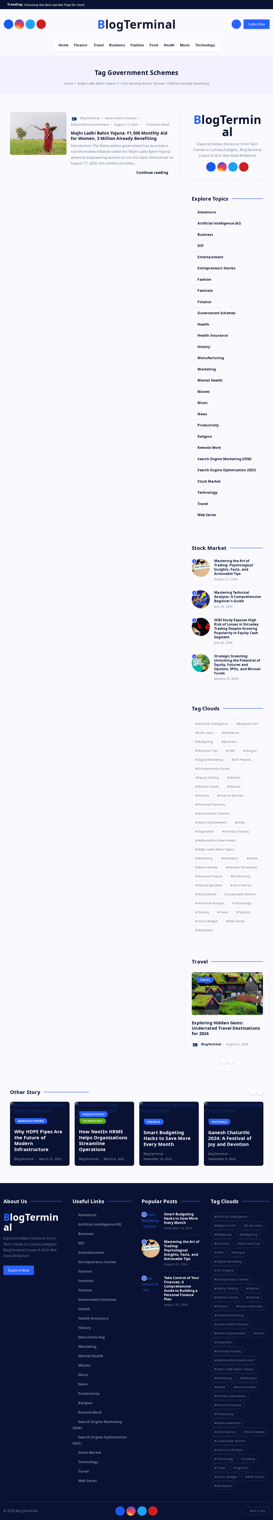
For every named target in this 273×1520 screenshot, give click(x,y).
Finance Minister (231, 795)
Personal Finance (210, 876)
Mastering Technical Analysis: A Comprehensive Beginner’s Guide (237, 596)
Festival (234, 786)
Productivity (208, 425)
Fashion (137, 45)
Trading (203, 912)
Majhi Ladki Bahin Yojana (216, 849)
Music (185, 45)
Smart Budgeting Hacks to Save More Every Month (167, 1138)
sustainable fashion (241, 894)
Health (169, 45)
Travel (99, 45)
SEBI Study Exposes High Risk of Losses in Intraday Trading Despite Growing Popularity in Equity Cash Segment (236, 628)
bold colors (206, 733)
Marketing (206, 369)
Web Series (206, 515)
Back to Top (257, 1511)
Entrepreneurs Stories (216, 268)
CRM (231, 751)
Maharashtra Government (90, 124)
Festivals (205, 290)
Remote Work (209, 447)
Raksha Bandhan (210, 885)
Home (63, 45)
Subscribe (256, 24)
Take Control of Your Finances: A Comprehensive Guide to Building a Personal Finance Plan (181, 1288)
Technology (205, 45)
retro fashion (242, 885)
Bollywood (231, 733)
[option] (227, 1010)
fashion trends (208, 786)
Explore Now (18, 1270)
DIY (200, 245)
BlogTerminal (90, 118)
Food (154, 45)
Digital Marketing (210, 760)
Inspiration (206, 831)
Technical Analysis (211, 903)
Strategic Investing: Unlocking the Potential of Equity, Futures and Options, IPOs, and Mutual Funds (237, 665)
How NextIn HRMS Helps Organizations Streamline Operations (103, 1140)
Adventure (206, 212)
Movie (253, 858)
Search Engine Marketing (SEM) (224, 459)
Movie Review (208, 867)
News (202, 414)
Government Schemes (121, 118)
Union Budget (208, 921)
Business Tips (208, 751)
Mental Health (209, 380)
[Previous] (224, 1060)
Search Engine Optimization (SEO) (226, 470)
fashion (234, 777)
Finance (80, 45)
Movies (203, 391)
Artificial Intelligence (213, 724)
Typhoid (244, 912)
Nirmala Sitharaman (243, 867)
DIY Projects (242, 760)
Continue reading (152, 172)
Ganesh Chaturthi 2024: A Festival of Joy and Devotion (229, 1138)
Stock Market (209, 481)
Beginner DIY (248, 724)
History (203, 346)
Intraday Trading (236, 831)
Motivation (231, 858)
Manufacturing (210, 357)
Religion (204, 436)
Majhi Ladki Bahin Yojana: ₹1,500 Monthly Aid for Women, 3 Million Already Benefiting (143, 83)
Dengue (251, 751)
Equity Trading (208, 777)
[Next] (231, 1060)
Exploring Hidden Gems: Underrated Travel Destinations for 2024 (226, 1028)
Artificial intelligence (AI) (219, 223)
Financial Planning (211, 804)
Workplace (205, 930)
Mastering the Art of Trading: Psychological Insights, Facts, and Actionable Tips (233, 567)
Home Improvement (212, 822)
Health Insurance (212, 335)
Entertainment (210, 257)
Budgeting (205, 742)
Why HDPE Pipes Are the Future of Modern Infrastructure (38, 1140)
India (241, 822)
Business (117, 45)
